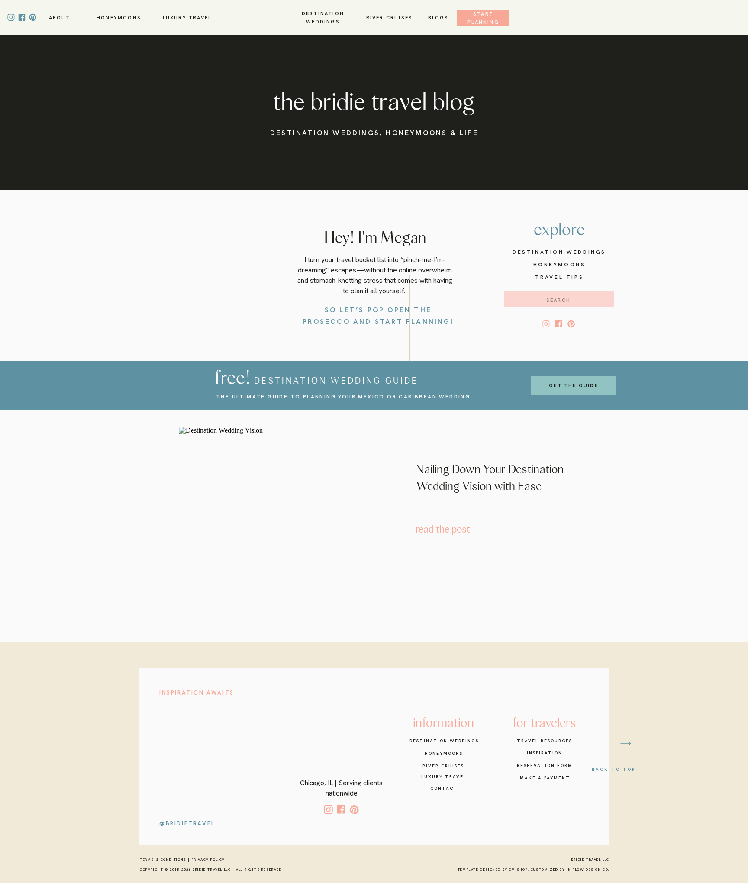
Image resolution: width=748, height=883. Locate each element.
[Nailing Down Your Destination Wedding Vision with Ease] (283, 502)
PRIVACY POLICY (208, 859)
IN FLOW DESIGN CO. (588, 869)
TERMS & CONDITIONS (163, 859)
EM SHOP (518, 869)
